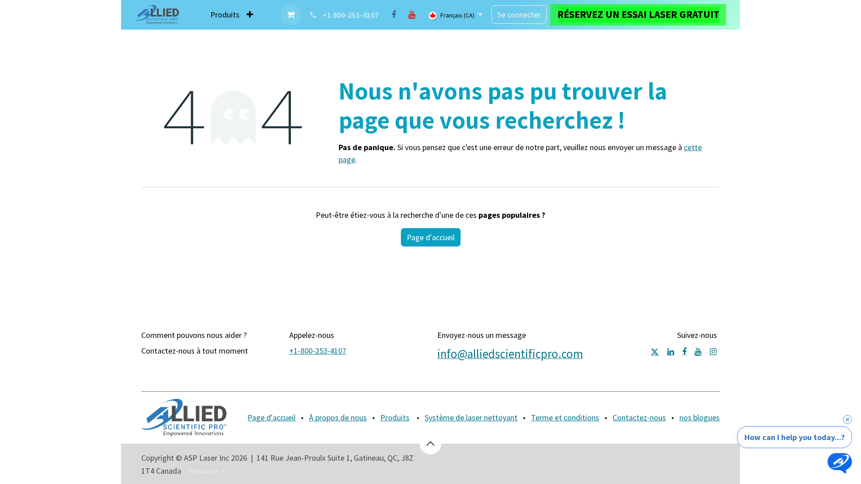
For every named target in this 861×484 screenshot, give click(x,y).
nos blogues (699, 417)
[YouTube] (412, 15)
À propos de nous (338, 417)
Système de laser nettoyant (471, 417)
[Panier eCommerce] (291, 14)
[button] (430, 443)
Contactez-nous (639, 417)
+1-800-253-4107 (317, 351)
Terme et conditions (565, 417)
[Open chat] (839, 462)
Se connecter (519, 14)
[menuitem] (225, 14)
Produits (394, 417)
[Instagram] (713, 352)
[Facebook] (394, 15)
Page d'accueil (431, 237)
